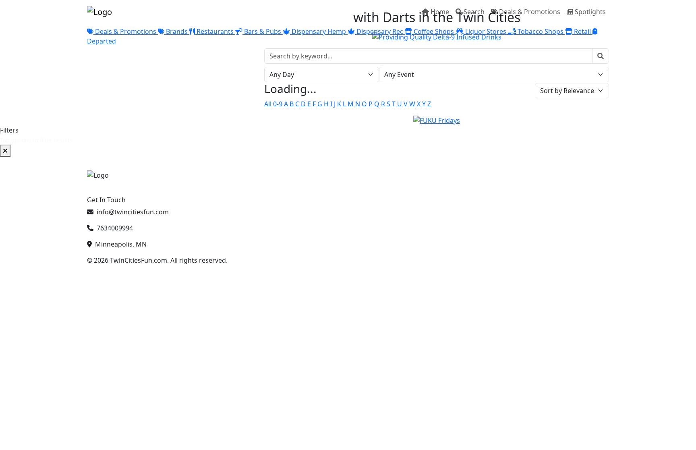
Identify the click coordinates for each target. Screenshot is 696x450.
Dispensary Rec (380, 31)
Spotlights (590, 11)
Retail (582, 31)
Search (474, 11)
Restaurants (215, 31)
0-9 (277, 104)
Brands (176, 31)
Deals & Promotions (529, 11)
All (267, 104)
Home (440, 11)
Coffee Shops (434, 31)
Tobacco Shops (540, 31)
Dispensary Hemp (319, 31)
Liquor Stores (486, 31)
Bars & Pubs (262, 31)
